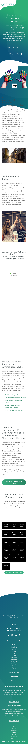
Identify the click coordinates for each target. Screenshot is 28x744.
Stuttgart (14, 662)
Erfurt (14, 651)
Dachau (14, 649)
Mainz (14, 655)
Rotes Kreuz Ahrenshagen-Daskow (15, 398)
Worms (14, 668)
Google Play (14, 264)
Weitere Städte (13, 672)
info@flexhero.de (15, 630)
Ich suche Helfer (14, 54)
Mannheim (14, 657)
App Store (14, 268)
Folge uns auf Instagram (14, 572)
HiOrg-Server (14, 681)
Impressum (14, 736)
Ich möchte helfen (14, 48)
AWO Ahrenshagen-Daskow (13, 395)
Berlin (14, 645)
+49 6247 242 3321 (15, 628)
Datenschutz (14, 739)
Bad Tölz (14, 647)
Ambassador (14, 730)
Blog (14, 726)
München (14, 660)
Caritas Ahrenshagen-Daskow (13, 410)
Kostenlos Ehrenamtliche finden (14, 482)
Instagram (12, 635)
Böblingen (14, 664)
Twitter (9, 635)
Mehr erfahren (13, 701)
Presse (14, 734)
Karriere (14, 732)
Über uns (14, 728)
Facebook (19, 635)
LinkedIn (16, 635)
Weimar (14, 666)
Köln (14, 653)
